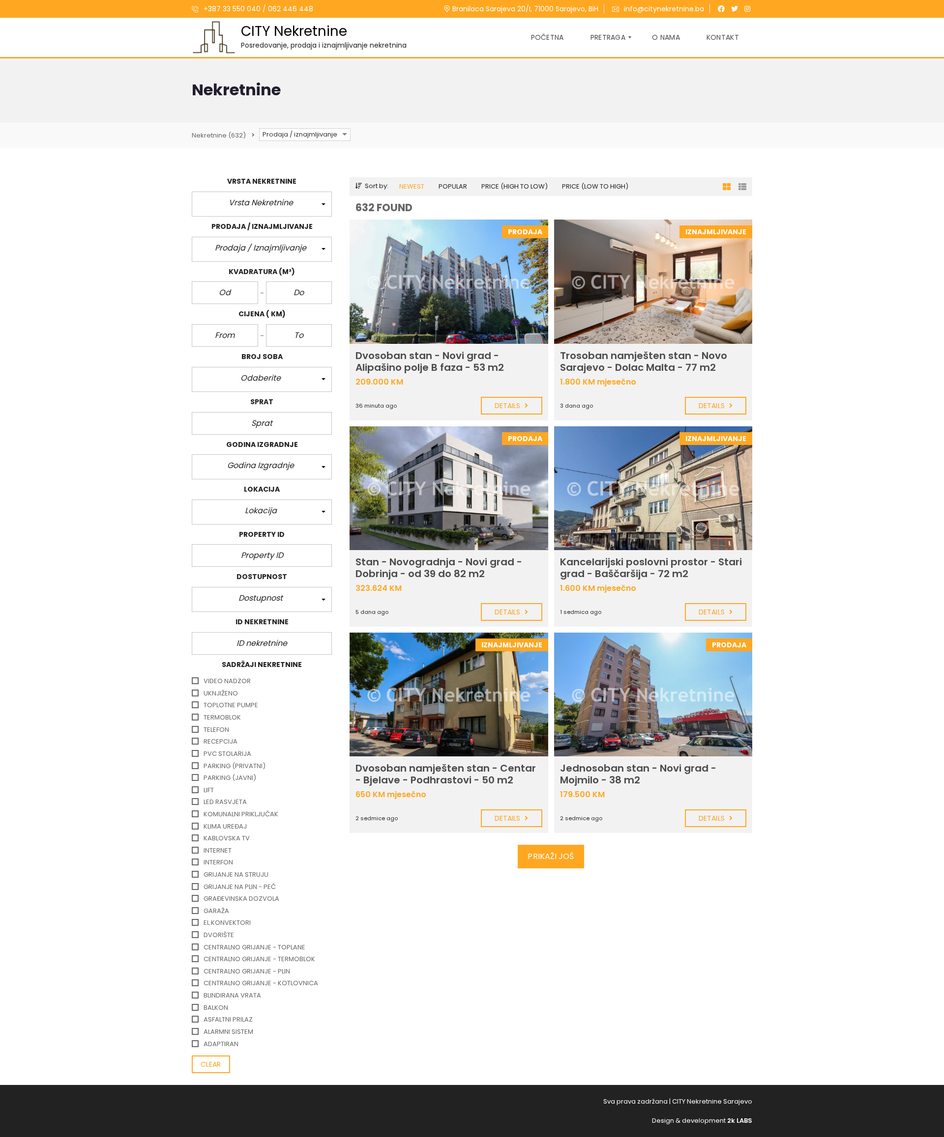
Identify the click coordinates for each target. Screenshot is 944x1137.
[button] (262, 204)
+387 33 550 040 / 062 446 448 (257, 9)
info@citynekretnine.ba (664, 9)
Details (509, 406)
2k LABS (739, 1120)
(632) (219, 135)
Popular (453, 186)
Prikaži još (551, 856)
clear (211, 1064)
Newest (411, 186)
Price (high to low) (514, 186)
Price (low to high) (595, 186)
